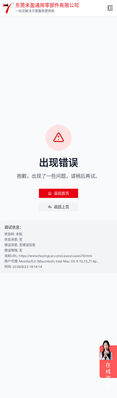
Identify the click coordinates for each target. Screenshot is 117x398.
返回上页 (61, 206)
